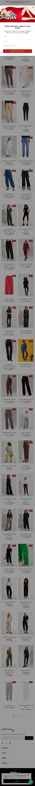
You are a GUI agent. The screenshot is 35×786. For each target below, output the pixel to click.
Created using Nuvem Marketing (17, 54)
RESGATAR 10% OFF (17, 51)
